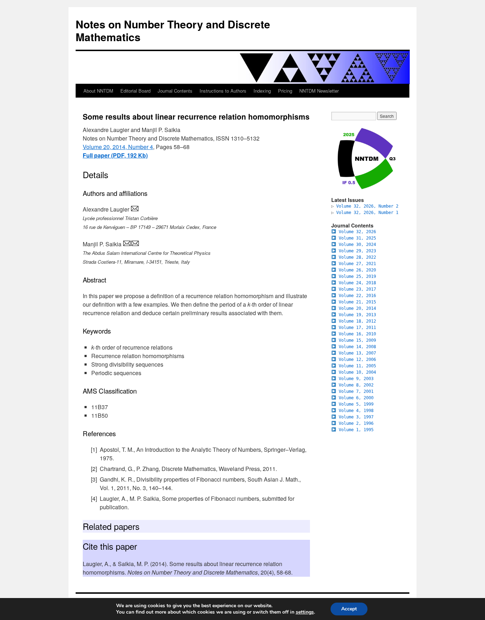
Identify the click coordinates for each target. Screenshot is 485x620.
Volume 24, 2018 (357, 282)
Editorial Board (135, 90)
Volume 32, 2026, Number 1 (367, 212)
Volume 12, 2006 (357, 359)
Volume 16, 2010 (357, 333)
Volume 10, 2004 (357, 372)
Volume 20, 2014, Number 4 (118, 147)
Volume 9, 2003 (356, 378)
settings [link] (305, 612)
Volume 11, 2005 (357, 365)
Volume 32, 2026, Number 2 (367, 206)
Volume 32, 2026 (357, 231)
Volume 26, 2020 (357, 270)
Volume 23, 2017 (357, 289)
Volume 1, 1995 (356, 429)
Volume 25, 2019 (357, 276)
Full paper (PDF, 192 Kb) (115, 155)
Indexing (262, 90)
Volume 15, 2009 (357, 340)
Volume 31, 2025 (357, 238)
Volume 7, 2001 (356, 391)
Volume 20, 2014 (357, 308)
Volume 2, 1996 (356, 423)
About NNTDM (98, 90)
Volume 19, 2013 (357, 314)
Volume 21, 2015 (357, 302)
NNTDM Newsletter (319, 90)
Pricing (285, 90)
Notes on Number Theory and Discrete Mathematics (173, 30)
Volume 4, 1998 (356, 410)
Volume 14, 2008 (357, 346)
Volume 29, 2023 (357, 250)
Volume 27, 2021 (357, 263)
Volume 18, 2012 (357, 321)
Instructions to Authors (223, 90)
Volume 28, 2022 (357, 257)
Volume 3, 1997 (356, 417)
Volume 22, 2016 (357, 295)
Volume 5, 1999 (356, 404)
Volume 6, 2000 (356, 397)
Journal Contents (175, 90)
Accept (349, 608)
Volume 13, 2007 (357, 353)
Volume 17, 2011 (357, 327)
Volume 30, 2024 (357, 244)
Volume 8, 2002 (356, 385)
